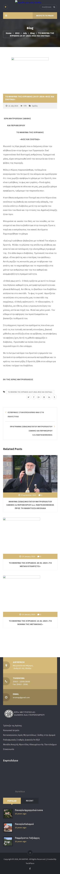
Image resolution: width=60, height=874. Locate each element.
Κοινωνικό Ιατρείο (11, 730)
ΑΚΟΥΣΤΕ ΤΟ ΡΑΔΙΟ (45, 15)
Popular (11, 800)
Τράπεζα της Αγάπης (12, 725)
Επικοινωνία (8, 749)
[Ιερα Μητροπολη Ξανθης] (28, 2)
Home (8, 33)
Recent (29, 800)
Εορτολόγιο (20, 791)
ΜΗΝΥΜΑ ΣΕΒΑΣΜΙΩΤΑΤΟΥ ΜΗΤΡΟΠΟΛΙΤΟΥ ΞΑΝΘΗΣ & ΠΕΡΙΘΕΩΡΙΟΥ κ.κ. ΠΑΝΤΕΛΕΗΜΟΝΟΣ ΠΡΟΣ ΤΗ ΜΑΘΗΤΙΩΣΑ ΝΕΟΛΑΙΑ (30, 505)
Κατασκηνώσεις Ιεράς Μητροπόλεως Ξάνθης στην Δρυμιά (29, 735)
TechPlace (30, 863)
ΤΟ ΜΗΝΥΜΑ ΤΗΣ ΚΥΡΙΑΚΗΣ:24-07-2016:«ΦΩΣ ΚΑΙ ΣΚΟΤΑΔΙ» (30, 392)
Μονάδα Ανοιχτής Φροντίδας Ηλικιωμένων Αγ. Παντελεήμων (30, 744)
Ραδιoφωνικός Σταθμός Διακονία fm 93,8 (21, 739)
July (25, 33)
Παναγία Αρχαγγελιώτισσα (29, 810)
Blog (32, 33)
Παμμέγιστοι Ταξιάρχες (27, 838)
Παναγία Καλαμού (24, 824)
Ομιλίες (35, 106)
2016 (17, 33)
